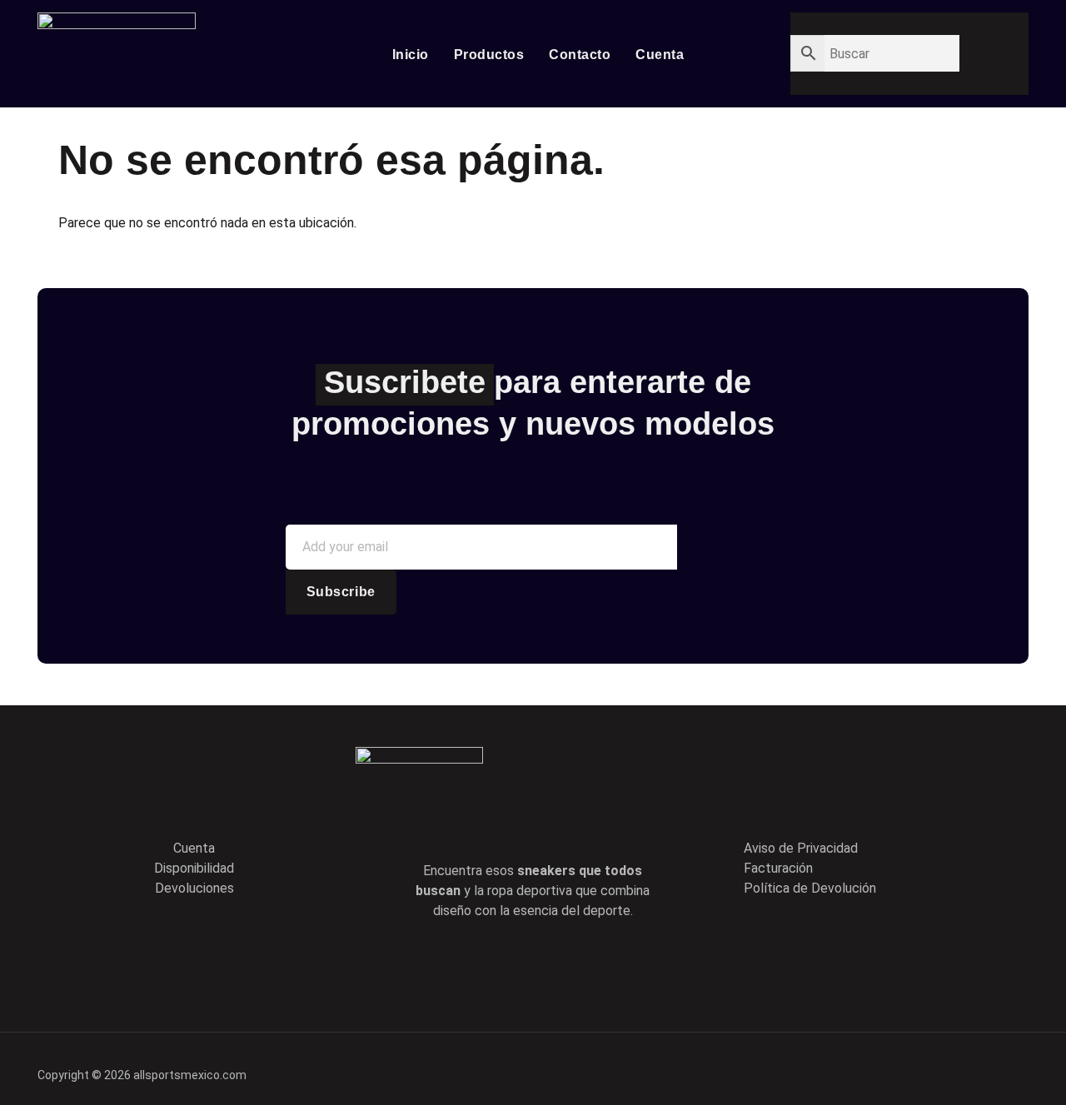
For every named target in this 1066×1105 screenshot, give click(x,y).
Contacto (579, 54)
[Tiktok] (556, 963)
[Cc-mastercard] (1008, 1066)
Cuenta (659, 54)
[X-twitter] (509, 963)
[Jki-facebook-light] (461, 963)
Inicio (410, 54)
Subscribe (341, 592)
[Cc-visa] (893, 1066)
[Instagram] (604, 963)
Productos (489, 54)
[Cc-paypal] (950, 1066)
